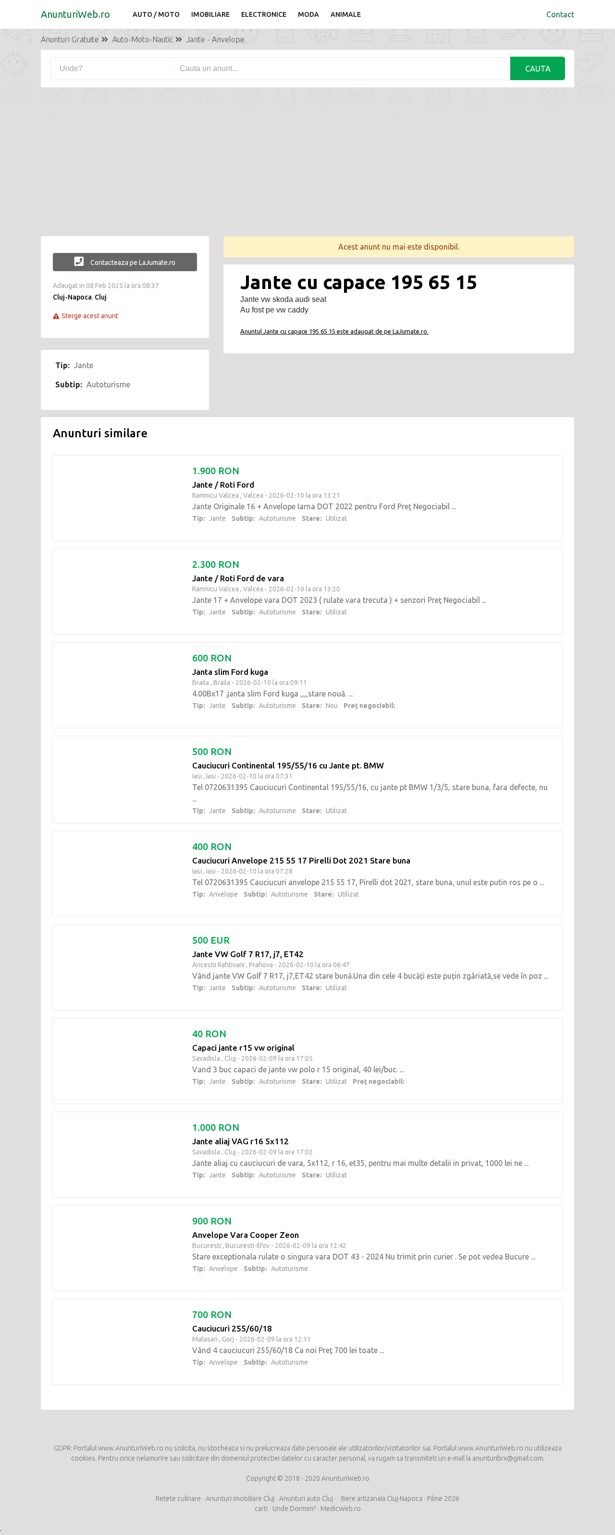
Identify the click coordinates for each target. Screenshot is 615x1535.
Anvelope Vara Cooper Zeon (245, 1234)
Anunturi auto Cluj (306, 1498)
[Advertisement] (307, 169)
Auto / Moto (156, 14)
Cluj (101, 297)
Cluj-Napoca (72, 297)
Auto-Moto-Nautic (142, 39)
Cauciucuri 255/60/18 (232, 1328)
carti (261, 1508)
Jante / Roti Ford (223, 484)
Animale (346, 14)
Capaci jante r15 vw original (243, 1047)
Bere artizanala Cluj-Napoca (381, 1498)
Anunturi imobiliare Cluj (240, 1498)
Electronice (263, 14)
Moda (308, 14)
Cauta (538, 68)
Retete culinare (178, 1498)
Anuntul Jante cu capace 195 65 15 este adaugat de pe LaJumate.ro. (334, 331)
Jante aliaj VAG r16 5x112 (240, 1141)
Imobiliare (210, 14)
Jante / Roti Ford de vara (238, 578)
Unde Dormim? (294, 1508)
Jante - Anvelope (215, 39)
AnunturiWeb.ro (75, 14)
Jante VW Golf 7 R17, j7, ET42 (248, 954)
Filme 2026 (443, 1498)
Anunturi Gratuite (70, 39)
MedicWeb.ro (340, 1508)
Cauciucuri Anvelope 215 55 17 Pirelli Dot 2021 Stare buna (301, 860)
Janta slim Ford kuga (230, 671)
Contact (560, 14)
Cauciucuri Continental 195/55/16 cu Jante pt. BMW (288, 765)
